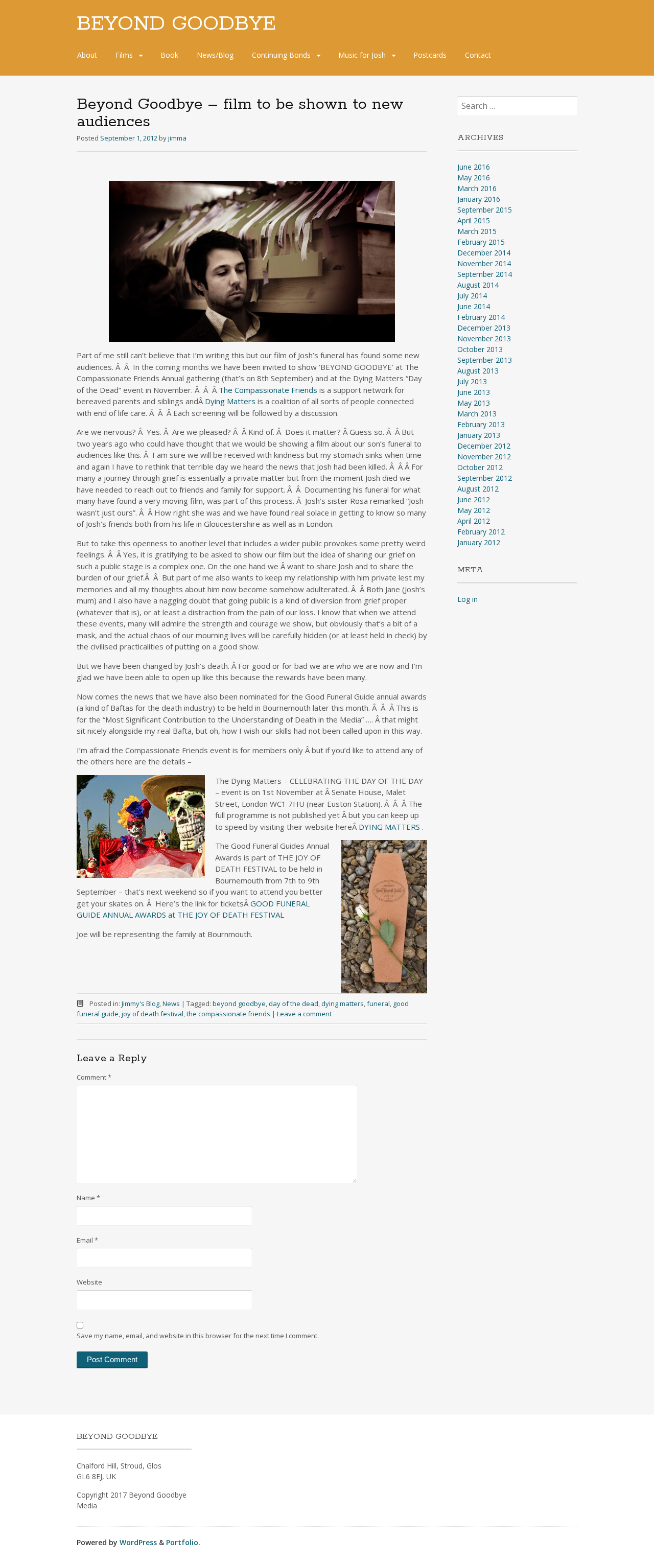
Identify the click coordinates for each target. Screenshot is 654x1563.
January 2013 (478, 435)
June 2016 (473, 167)
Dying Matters (230, 401)
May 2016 (473, 177)
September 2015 (484, 210)
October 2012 (480, 467)
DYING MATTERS (390, 827)
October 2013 (480, 349)
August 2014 (478, 285)
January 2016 (478, 199)
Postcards (430, 55)
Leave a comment (304, 1013)
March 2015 (477, 231)
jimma (177, 138)
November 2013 (484, 338)
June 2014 (473, 306)
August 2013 (478, 371)
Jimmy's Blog (140, 1003)
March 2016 (477, 188)
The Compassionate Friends (268, 390)
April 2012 (473, 521)
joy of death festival (152, 1013)
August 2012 (478, 489)
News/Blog (215, 55)
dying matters (342, 1003)
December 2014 (483, 253)
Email (87, 1240)
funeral (378, 1003)
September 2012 (484, 478)
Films (124, 55)
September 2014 (484, 274)
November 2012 (484, 456)
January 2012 (478, 542)
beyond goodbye (239, 1003)
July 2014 (472, 295)
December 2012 (483, 446)
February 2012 (481, 531)
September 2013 (484, 360)
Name (88, 1197)
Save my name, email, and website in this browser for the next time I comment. (198, 1335)
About (87, 55)
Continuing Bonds (281, 55)
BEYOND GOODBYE (176, 24)
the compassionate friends (228, 1013)
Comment (94, 1077)
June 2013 (473, 392)
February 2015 (481, 242)
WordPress (138, 1542)
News (171, 1003)
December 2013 (483, 328)
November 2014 (484, 263)
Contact (478, 55)
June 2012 (473, 499)
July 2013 (472, 381)
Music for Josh (362, 55)
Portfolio (182, 1542)
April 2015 (473, 220)
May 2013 (473, 403)
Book (169, 55)
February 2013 (481, 424)
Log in (467, 599)
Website (89, 1282)
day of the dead (293, 1003)
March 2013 (477, 413)
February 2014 (481, 317)
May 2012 (473, 510)
